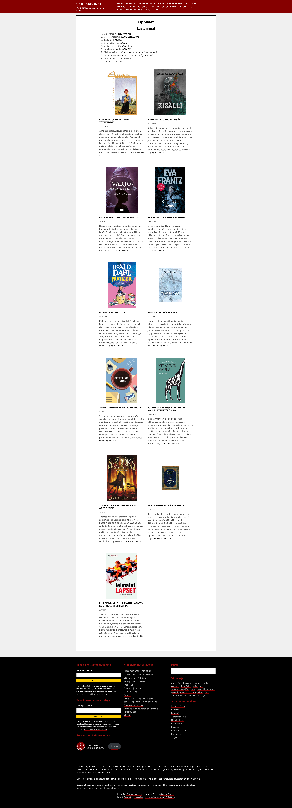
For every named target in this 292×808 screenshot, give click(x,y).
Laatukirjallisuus (178, 730)
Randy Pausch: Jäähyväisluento (168, 505)
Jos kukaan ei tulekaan (135, 678)
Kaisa (195, 686)
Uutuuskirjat (169, 7)
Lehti (155, 10)
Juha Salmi (186, 686)
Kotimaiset (176, 734)
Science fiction (178, 706)
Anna (173, 683)
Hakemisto (190, 4)
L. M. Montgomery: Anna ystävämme (114, 121)
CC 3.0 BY (169, 797)
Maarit (175, 692)
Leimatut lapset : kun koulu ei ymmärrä (138, 52)
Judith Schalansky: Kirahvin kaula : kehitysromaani (166, 409)
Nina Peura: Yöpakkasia (163, 312)
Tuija (203, 695)
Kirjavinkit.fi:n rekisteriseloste (95, 694)
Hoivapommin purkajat (135, 681)
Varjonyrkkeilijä (123, 49)
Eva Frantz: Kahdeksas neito (166, 217)
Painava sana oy (134, 794)
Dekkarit (175, 713)
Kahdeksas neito (123, 34)
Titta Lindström (191, 695)
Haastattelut (186, 7)
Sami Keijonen (167, 794)
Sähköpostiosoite (85, 670)
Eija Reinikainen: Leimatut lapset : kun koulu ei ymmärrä (121, 604)
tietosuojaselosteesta (86, 788)
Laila (193, 689)
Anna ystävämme (130, 37)
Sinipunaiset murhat (133, 705)
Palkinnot (121, 7)
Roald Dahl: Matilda (112, 312)
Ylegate (127, 715)
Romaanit (131, 4)
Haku (147, 10)
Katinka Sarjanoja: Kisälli (165, 119)
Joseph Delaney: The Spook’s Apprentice (117, 507)
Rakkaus (175, 727)
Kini (187, 689)
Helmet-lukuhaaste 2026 (129, 10)
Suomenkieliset (147, 4)
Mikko (200, 692)
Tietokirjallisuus (178, 716)
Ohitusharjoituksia (132, 688)
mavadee (138, 797)
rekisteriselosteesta (109, 788)
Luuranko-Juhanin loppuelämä (138, 674)
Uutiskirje (142, 7)
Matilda (118, 40)
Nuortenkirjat (174, 4)
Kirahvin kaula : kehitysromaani (137, 55)
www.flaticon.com (154, 797)
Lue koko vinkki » (156, 153)
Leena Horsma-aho (206, 689)
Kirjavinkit (92, 4)
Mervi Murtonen (188, 692)
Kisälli (124, 43)
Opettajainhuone (126, 46)
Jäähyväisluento (126, 58)
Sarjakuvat (176, 737)
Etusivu (120, 4)
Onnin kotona (130, 692)
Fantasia (175, 710)
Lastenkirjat (176, 723)
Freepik (127, 797)
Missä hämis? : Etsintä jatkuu (137, 671)
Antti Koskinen (185, 683)
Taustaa (155, 7)
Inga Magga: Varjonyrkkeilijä (118, 217)
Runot (161, 4)
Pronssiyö (128, 685)
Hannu (197, 683)
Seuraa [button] (114, 746)
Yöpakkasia (120, 61)
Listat (132, 7)
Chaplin (127, 695)
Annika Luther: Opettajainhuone (120, 407)
